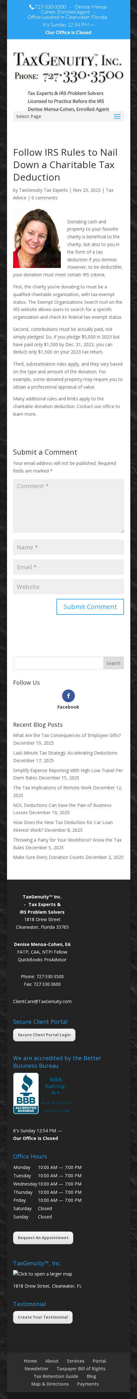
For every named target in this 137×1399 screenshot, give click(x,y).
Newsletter (36, 1369)
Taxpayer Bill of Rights (81, 1369)
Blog (91, 1376)
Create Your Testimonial (43, 1317)
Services (75, 1361)
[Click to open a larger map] (42, 1274)
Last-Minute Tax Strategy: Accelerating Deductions (65, 753)
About (52, 1361)
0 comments (45, 198)
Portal (99, 1361)
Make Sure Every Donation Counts (48, 857)
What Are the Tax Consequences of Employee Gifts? (67, 735)
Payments (88, 1384)
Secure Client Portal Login (44, 1035)
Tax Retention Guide (56, 1376)
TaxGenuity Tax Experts (43, 190)
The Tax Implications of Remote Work (52, 788)
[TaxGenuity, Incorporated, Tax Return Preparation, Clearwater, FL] (43, 1093)
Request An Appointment (43, 1237)
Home (30, 1361)
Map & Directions (50, 1384)
